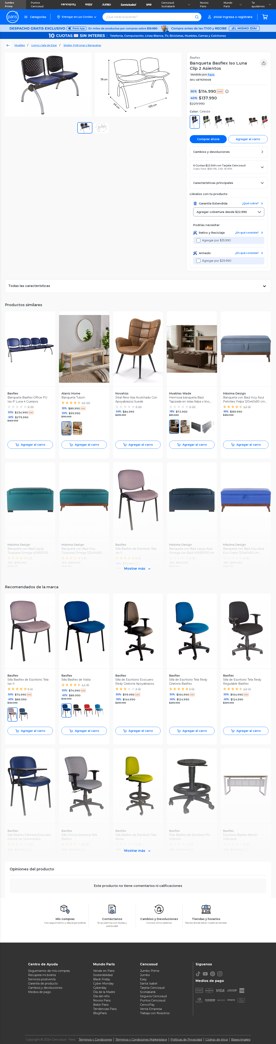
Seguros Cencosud (153, 996)
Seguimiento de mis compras (49, 971)
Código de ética (216, 1039)
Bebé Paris (101, 1004)
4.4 (83, 684)
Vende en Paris (103, 971)
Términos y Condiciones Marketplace (141, 1039)
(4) (31, 688)
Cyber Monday (103, 983)
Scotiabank (148, 992)
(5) (87, 684)
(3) (249, 406)
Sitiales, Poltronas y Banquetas (82, 45)
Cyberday (99, 988)
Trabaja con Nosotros (155, 1013)
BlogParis (100, 1013)
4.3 (245, 406)
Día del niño (101, 996)
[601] (88, 710)
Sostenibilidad (103, 975)
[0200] (174, 427)
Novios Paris (204, 4)
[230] (66, 428)
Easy (143, 979)
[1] (77, 428)
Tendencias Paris (105, 1009)
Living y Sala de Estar (44, 45)
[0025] (196, 427)
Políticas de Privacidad (186, 1039)
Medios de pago (39, 992)
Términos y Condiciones (95, 1039)
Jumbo (145, 975)
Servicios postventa (42, 979)
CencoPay (147, 1004)
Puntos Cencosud (37, 4)
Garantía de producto (43, 983)
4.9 (83, 402)
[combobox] (228, 212)
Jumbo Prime (9, 4)
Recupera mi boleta (42, 975)
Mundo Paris (228, 4)
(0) (32, 406)
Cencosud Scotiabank (168, 4)
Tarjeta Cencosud (152, 988)
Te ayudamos (258, 4)
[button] (76, 17)
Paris (211, 74)
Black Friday (101, 979)
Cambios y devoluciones (45, 988)
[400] (23, 714)
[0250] (185, 427)
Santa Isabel (148, 983)
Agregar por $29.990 (216, 261)
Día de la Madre (104, 992)
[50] (12, 714)
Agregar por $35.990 (216, 240)
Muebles (20, 45)
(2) (139, 688)
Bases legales (240, 1039)
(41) (88, 402)
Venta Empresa (151, 1009)
